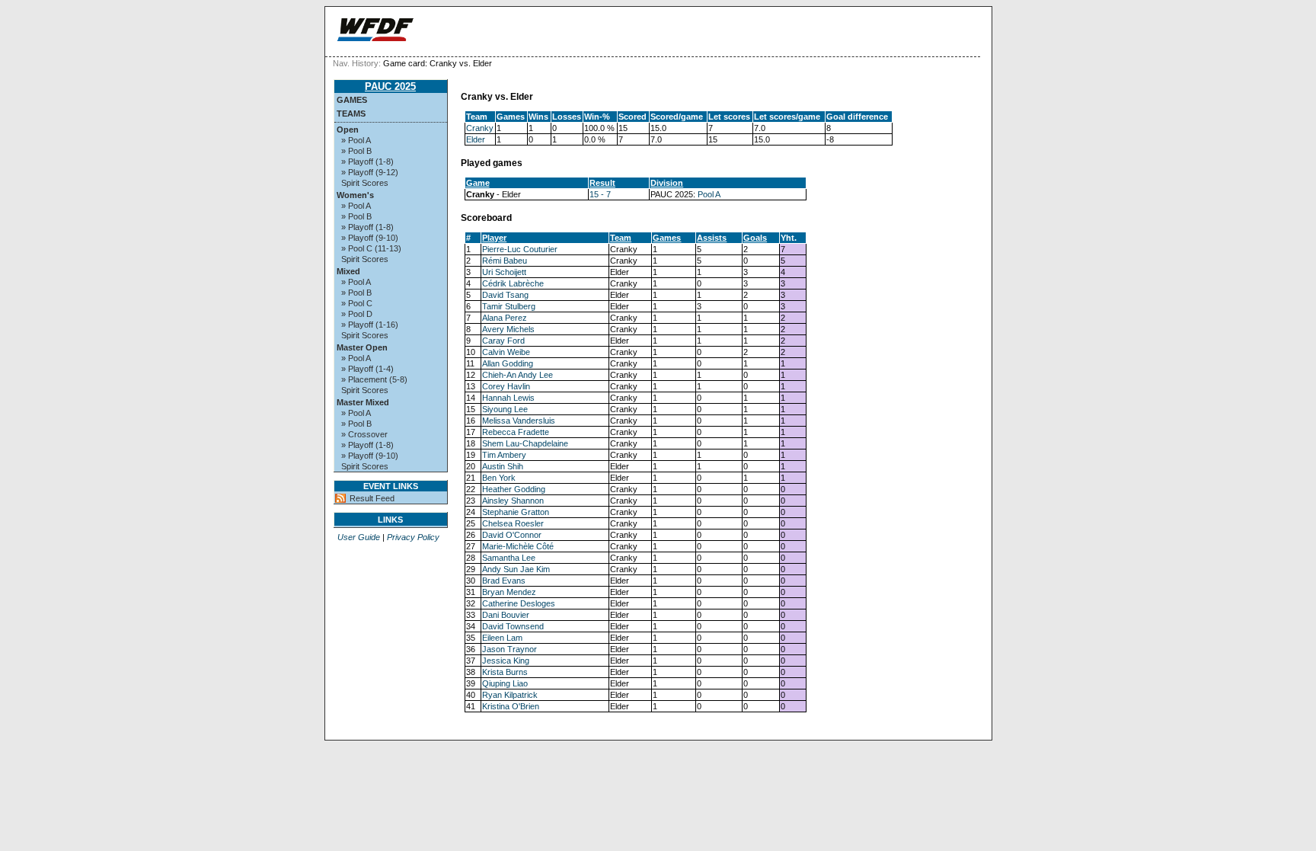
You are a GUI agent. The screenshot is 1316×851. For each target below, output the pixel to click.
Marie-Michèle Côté (518, 546)
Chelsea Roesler (513, 523)
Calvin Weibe (506, 352)
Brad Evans (503, 580)
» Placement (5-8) (374, 379)
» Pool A (356, 140)
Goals (755, 237)
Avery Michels (508, 329)
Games (352, 99)
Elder (475, 139)
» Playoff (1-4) (367, 368)
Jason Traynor (509, 649)
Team (620, 237)
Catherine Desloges (518, 603)
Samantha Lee (508, 557)
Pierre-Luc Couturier (519, 249)
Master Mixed (363, 402)
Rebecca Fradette (515, 432)
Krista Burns (505, 672)
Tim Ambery (504, 454)
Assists (712, 237)
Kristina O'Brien (510, 706)
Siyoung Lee (505, 409)
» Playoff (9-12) (369, 172)
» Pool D (356, 313)
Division (666, 182)
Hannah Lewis (508, 397)
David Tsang (505, 294)
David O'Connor (511, 534)
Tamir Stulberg (508, 306)
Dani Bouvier (505, 614)
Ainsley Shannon (513, 500)
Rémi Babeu (504, 260)
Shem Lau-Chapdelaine (525, 443)
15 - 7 (600, 194)
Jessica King (505, 660)
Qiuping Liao (505, 683)
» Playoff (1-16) (369, 324)
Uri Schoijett (504, 272)
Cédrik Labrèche (513, 283)
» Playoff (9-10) (369, 237)
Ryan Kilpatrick (510, 694)
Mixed (348, 271)
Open (348, 129)
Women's (355, 195)
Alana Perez (504, 317)
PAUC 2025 (390, 86)
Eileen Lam (502, 637)
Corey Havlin (506, 386)
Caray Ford (503, 340)
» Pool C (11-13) (371, 248)
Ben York (499, 477)
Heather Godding (513, 489)
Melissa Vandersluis (518, 420)
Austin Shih (502, 466)
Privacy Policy (413, 537)
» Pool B (356, 150)
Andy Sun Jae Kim (516, 569)
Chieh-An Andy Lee (517, 374)
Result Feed (372, 498)
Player (494, 237)
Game (478, 182)
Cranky (480, 128)
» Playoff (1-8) (367, 161)
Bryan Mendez (509, 592)
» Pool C (356, 303)
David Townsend (513, 626)
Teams (351, 113)
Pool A (709, 194)
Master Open (362, 347)
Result (602, 182)
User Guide (358, 537)
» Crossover (364, 434)
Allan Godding (507, 363)
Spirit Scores (364, 182)
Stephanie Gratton (515, 512)
